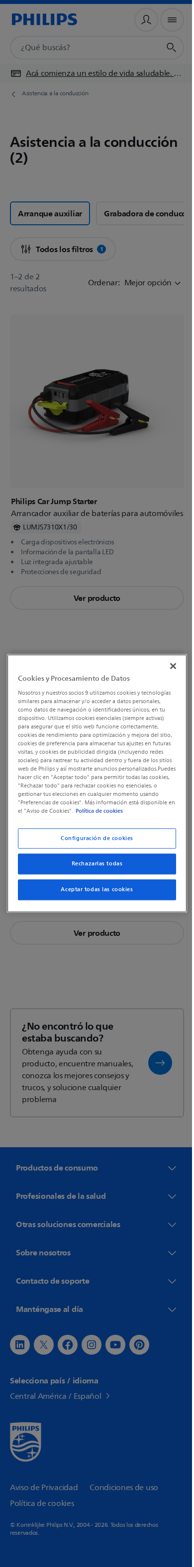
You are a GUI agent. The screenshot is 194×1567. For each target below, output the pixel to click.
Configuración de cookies (93, 842)
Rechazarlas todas (93, 868)
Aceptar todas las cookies (93, 894)
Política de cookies (65, 815)
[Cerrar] (168, 662)
